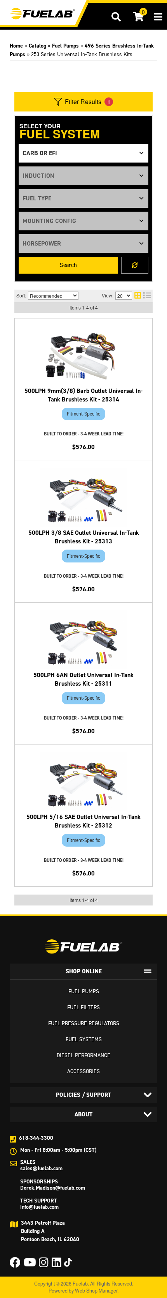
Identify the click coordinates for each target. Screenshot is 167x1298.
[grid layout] (137, 296)
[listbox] (83, 153)
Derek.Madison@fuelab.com (52, 1188)
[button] (116, 17)
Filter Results (87, 101)
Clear (134, 265)
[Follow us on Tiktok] (68, 1262)
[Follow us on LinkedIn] (56, 1264)
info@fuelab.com (39, 1207)
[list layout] (147, 296)
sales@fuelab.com (41, 1168)
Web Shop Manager (96, 1290)
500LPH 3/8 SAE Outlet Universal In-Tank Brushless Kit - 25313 (83, 537)
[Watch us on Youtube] (30, 1264)
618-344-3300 (36, 1138)
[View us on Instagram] (44, 1264)
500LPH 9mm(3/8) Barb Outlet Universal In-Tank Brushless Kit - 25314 (83, 395)
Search (68, 265)
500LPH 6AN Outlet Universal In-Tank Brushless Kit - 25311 (83, 679)
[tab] (83, 971)
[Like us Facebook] (15, 1264)
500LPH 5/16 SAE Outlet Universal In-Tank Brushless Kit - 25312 (83, 821)
